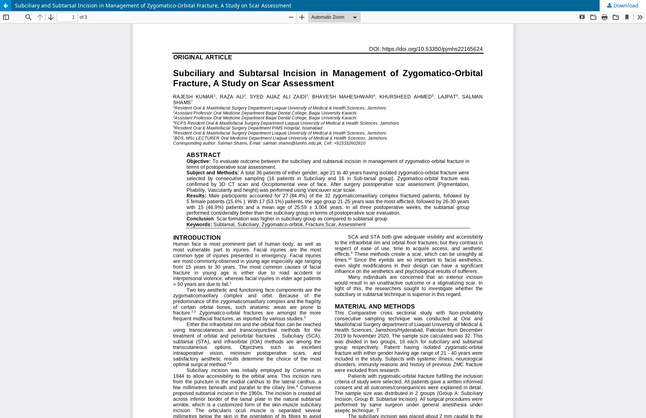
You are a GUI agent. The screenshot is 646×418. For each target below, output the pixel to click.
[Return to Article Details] (5, 5)
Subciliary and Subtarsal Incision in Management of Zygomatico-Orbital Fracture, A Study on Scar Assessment (153, 5)
